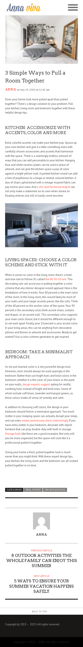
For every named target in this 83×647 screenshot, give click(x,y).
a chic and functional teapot (53, 187)
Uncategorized (55, 489)
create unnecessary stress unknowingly (44, 420)
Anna (10, 89)
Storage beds (13, 434)
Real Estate (33, 489)
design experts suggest (36, 384)
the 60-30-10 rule (55, 279)
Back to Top (39, 611)
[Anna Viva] (23, 8)
